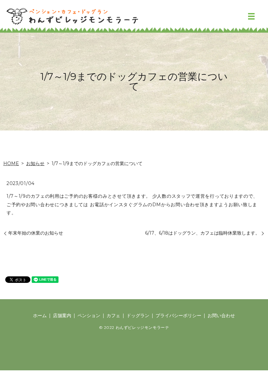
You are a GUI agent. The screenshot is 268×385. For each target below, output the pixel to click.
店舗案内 (62, 315)
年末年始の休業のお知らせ (35, 233)
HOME (11, 163)
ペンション (88, 315)
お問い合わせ (221, 315)
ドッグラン (137, 315)
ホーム (40, 315)
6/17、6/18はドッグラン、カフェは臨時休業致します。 (202, 233)
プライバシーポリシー (178, 315)
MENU (251, 16)
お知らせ (35, 163)
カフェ (113, 315)
